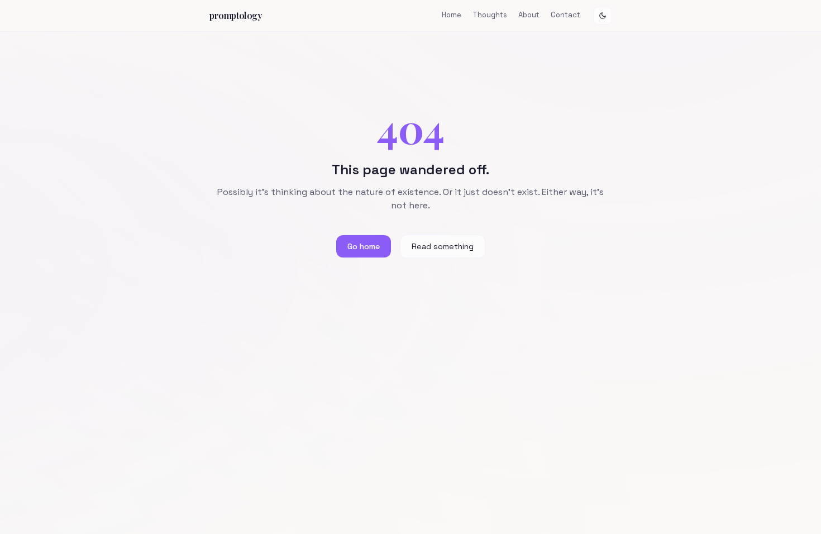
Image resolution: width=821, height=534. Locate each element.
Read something (443, 246)
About (529, 15)
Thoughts (489, 15)
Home (451, 15)
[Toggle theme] (603, 16)
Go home (363, 246)
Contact (565, 15)
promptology (235, 15)
